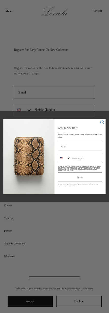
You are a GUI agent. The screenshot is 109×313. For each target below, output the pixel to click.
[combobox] (64, 158)
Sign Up (80, 177)
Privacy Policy (66, 170)
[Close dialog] (102, 122)
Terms (72, 170)
